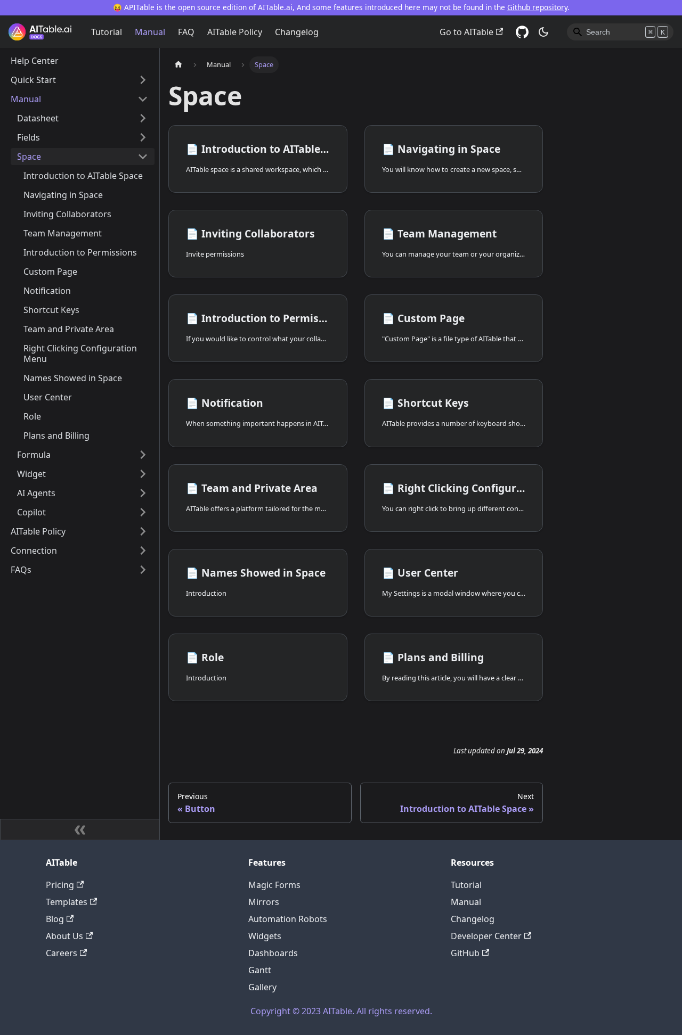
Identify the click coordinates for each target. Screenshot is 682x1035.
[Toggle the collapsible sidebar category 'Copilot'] (143, 512)
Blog (55, 919)
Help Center (35, 61)
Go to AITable (466, 32)
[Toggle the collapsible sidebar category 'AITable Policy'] (143, 531)
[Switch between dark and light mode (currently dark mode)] (543, 31)
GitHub (465, 953)
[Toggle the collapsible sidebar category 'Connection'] (143, 550)
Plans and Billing (56, 435)
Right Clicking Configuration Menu (80, 353)
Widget (31, 474)
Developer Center (486, 936)
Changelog (297, 32)
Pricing (60, 885)
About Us (64, 936)
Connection (34, 550)
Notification (47, 291)
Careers (61, 953)
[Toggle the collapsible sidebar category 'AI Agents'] (143, 493)
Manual (150, 32)
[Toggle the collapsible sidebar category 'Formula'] (143, 454)
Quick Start (33, 80)
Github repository (537, 7)
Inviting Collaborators (67, 214)
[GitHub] (522, 31)
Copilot (31, 512)
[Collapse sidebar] (80, 829)
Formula (34, 455)
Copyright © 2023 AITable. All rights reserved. (341, 1011)
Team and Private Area (68, 329)
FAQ (186, 32)
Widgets (264, 936)
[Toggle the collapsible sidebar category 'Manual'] (143, 99)
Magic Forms (274, 885)
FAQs (21, 570)
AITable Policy (234, 32)
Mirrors (263, 902)
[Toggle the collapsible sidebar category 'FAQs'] (143, 569)
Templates (66, 902)
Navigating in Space (63, 195)
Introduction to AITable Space (83, 176)
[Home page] (178, 64)
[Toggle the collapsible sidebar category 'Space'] (143, 156)
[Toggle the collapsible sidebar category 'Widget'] (143, 473)
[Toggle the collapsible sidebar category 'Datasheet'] (143, 118)
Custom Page (50, 271)
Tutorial (106, 32)
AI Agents (36, 493)
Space (29, 156)
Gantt (259, 970)
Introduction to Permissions (80, 252)
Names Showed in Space (72, 378)
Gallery (262, 987)
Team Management (62, 233)
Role (32, 416)
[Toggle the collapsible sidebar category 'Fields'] (143, 137)
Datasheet (38, 118)
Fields (28, 137)
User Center (47, 397)
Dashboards (273, 953)
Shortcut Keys (51, 310)
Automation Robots (287, 919)
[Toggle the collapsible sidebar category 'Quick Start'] (143, 79)
